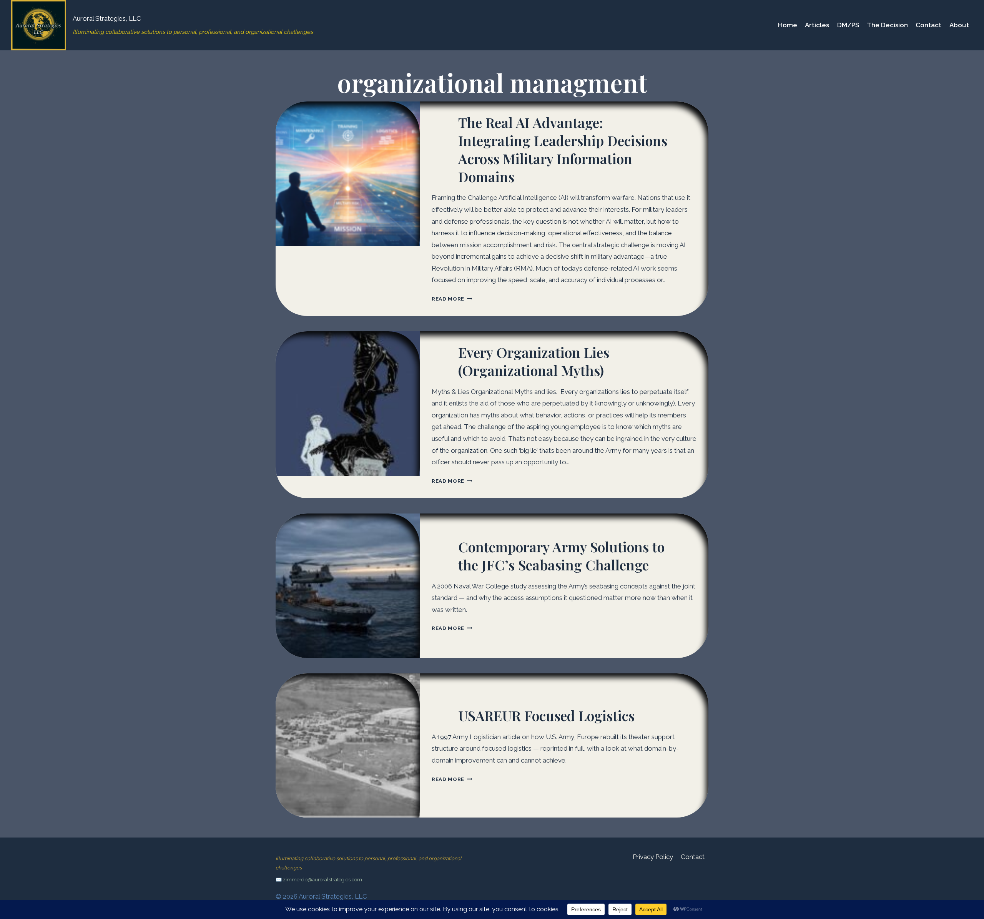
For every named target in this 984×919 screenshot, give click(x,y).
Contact (928, 25)
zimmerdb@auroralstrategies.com (322, 879)
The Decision (887, 25)
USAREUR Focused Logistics (546, 715)
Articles (817, 25)
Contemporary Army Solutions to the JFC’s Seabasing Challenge (561, 555)
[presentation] (348, 173)
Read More (452, 299)
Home (787, 25)
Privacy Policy (653, 857)
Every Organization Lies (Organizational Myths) (533, 361)
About (959, 25)
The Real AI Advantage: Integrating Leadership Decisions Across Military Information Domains (562, 149)
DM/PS (848, 25)
